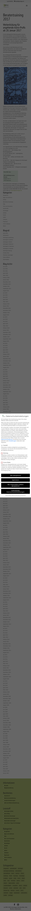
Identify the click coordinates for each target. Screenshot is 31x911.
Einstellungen (12, 441)
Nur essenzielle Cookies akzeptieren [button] (15, 485)
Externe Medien (6, 462)
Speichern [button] (15, 480)
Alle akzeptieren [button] (15, 475)
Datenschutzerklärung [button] (16, 495)
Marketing (5, 453)
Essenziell (5, 445)
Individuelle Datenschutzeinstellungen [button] (15, 491)
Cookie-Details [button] (8, 495)
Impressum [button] (23, 495)
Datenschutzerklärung (7, 439)
